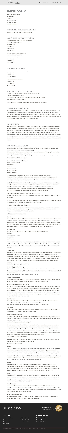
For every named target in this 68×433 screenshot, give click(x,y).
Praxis (44, 2)
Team (48, 2)
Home (40, 2)
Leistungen (53, 2)
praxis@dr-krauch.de (11, 24)
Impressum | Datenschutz (10, 428)
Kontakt (59, 2)
